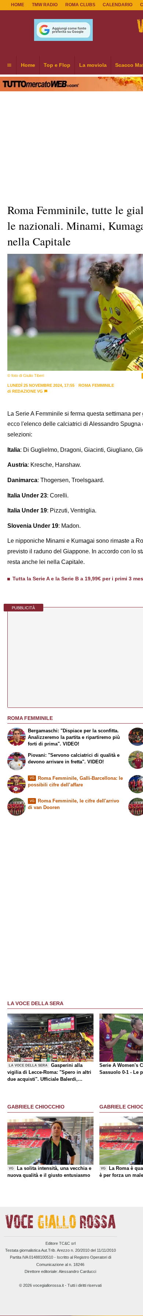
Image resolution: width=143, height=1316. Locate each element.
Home (17, 5)
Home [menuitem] (28, 65)
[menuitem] (9, 65)
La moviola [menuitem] (93, 65)
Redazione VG (27, 391)
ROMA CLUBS (80, 5)
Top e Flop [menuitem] (57, 65)
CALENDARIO (117, 5)
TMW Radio (45, 5)
